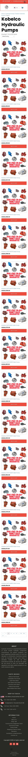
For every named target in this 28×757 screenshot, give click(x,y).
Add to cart (14, 72)
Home (3, 13)
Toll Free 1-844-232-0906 (11, 706)
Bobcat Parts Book (14, 676)
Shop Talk (14, 721)
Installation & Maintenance (14, 733)
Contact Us (14, 735)
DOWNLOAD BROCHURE (20, 1)
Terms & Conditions (14, 753)
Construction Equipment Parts (14, 723)
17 (3, 636)
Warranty (14, 731)
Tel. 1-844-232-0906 (10, 699)
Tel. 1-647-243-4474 (10, 709)
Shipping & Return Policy (14, 729)
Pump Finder (14, 727)
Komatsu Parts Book (14, 684)
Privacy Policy (14, 752)
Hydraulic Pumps (10, 13)
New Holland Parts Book (14, 688)
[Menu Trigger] (25, 2)
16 (23, 633)
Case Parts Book (14, 680)
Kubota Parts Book (14, 686)
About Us (14, 719)
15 (21, 633)
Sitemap (14, 755)
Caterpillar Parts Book (14, 678)
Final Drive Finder (14, 725)
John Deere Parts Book (14, 682)
